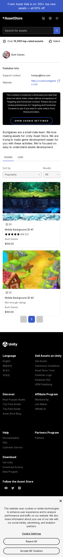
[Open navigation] (57, 18)
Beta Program (10, 471)
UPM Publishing (43, 384)
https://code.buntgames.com (43, 82)
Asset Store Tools (45, 370)
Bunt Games (11, 239)
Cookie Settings (31, 533)
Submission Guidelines (47, 365)
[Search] (56, 30)
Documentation (11, 437)
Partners (39, 437)
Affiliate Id (40, 408)
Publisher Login (43, 375)
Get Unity (8, 462)
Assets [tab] (8, 157)
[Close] (61, 501)
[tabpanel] (31, 242)
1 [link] (31, 319)
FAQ (5, 442)
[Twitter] (12, 488)
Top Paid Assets (12, 408)
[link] (23, 319)
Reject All (31, 541)
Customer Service (13, 447)
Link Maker (41, 404)
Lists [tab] (20, 157)
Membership (42, 399)
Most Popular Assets (14, 399)
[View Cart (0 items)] (43, 18)
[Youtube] (6, 488)
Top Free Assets (12, 404)
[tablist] (31, 157)
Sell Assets (41, 361)
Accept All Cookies (31, 550)
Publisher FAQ (42, 379)
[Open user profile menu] (50, 18)
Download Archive (13, 467)
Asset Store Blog (12, 413)
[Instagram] (19, 488)
